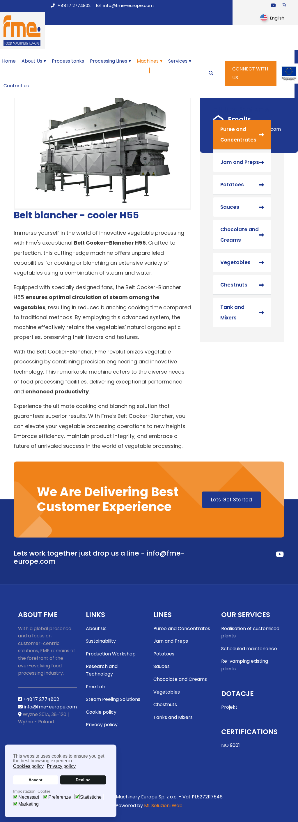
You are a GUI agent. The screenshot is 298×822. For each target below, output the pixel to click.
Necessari (28, 797)
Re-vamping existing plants (244, 665)
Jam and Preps (239, 162)
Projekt (229, 707)
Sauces (229, 207)
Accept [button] (35, 779)
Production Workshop (111, 653)
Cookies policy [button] (28, 766)
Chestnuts (233, 284)
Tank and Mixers (232, 312)
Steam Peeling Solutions (113, 699)
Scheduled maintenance (249, 648)
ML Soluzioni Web (163, 805)
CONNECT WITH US (250, 73)
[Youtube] (273, 5)
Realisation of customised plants (250, 632)
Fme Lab (95, 686)
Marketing (28, 804)
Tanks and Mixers (173, 717)
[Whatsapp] (284, 5)
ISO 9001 (230, 745)
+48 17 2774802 (74, 5)
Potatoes (232, 184)
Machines (148, 61)
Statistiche (91, 797)
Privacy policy (102, 724)
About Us (32, 61)
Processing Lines (108, 61)
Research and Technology (102, 670)
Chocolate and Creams (239, 234)
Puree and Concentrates (238, 134)
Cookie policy (101, 712)
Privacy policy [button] (61, 766)
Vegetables (235, 262)
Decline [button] (83, 779)
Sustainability (101, 641)
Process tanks (68, 61)
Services (177, 61)
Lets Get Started (231, 499)
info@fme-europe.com (128, 5)
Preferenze (59, 797)
